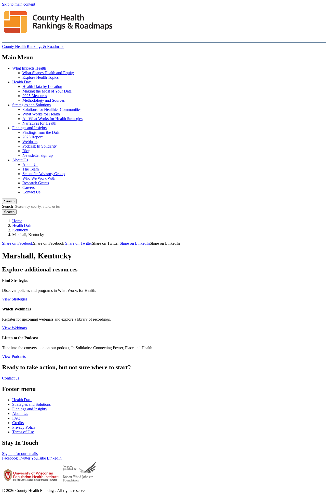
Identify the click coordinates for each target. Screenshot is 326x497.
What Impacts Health (29, 68)
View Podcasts (14, 356)
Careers (28, 187)
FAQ (16, 418)
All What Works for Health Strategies (52, 118)
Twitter (24, 458)
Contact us (10, 378)
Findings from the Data (41, 132)
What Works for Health (41, 114)
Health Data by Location (42, 86)
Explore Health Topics (40, 77)
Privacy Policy (24, 427)
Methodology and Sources (43, 100)
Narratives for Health (39, 123)
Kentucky (20, 230)
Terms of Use (23, 432)
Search (9, 201)
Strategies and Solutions (31, 105)
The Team (30, 169)
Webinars (29, 141)
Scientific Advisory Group (43, 174)
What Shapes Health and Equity (48, 73)
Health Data (22, 82)
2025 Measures (34, 96)
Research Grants (35, 183)
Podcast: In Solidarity (39, 146)
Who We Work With (38, 178)
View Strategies (14, 299)
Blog (26, 151)
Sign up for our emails (20, 453)
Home (17, 221)
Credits (18, 423)
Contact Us (31, 192)
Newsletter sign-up (37, 155)
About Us (20, 160)
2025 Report (32, 137)
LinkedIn (54, 458)
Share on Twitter (78, 243)
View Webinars (14, 328)
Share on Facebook (17, 243)
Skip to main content (18, 4)
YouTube (38, 458)
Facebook (10, 458)
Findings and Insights (29, 128)
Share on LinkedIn (135, 243)
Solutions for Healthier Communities (51, 109)
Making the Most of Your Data (47, 91)
